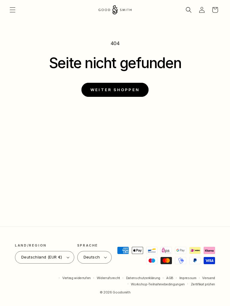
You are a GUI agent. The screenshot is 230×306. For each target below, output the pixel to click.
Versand (208, 278)
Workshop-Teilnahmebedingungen (157, 284)
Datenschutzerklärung (143, 278)
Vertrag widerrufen (76, 278)
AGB (169, 278)
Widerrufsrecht (108, 278)
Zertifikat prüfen (203, 284)
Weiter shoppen (115, 89)
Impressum (187, 278)
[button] (12, 9)
